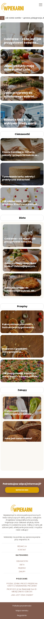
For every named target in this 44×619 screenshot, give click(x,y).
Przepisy (22, 306)
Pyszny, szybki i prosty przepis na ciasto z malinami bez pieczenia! (22, 584)
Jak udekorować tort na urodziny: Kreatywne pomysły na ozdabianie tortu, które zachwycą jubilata (20, 202)
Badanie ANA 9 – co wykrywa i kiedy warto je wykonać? (22, 121)
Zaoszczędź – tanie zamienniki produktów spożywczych (18, 412)
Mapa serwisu (22, 610)
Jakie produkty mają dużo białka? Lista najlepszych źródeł (19, 67)
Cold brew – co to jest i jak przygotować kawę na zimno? (22, 40)
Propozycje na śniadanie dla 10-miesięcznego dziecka (22, 590)
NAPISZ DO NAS (22, 490)
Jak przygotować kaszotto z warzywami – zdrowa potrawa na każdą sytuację (20, 375)
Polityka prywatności (22, 605)
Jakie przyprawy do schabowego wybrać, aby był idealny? (19, 94)
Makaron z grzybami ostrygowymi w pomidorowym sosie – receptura (15, 350)
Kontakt (22, 549)
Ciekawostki (22, 134)
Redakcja (22, 546)
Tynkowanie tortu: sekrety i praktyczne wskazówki (18, 178)
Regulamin (22, 615)
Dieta (22, 217)
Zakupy (22, 390)
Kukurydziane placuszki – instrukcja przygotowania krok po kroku (18, 326)
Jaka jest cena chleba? (18, 438)
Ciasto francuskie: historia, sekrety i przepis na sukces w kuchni (19, 153)
